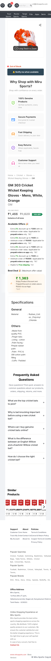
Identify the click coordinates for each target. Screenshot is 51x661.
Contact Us (27, 536)
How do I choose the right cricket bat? (21, 458)
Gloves (29, 175)
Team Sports (9, 15)
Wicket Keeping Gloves (18, 178)
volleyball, (38, 569)
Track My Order (16, 536)
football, (20, 556)
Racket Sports (16, 15)
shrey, (28, 580)
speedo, (35, 580)
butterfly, (43, 580)
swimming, (29, 556)
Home (10, 175)
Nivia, (17, 580)
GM (33, 178)
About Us (26, 539)
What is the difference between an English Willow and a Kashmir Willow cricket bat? (23, 443)
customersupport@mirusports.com (34, 4)
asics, (23, 580)
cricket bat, (19, 562)
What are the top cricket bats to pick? (23, 402)
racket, (27, 562)
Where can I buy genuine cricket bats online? (21, 428)
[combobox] (23, 5)
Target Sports (24, 15)
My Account (14, 539)
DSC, (12, 580)
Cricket (19, 175)
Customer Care (16, 532)
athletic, (30, 559)
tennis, (46, 569)
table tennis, (21, 559)
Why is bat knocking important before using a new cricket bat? (24, 415)
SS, (49, 580)
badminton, (38, 556)
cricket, (13, 556)
